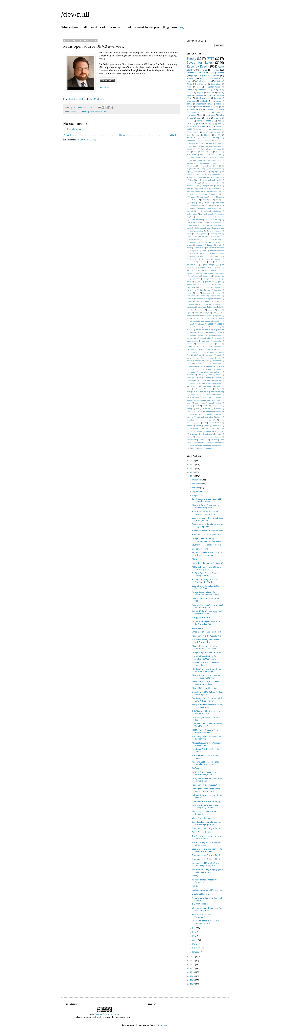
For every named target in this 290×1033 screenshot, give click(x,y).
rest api (201, 375)
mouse (198, 330)
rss (210, 380)
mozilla (207, 330)
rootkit (218, 377)
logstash (218, 316)
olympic (218, 338)
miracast (201, 324)
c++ (216, 200)
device (202, 143)
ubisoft (198, 426)
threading (190, 420)
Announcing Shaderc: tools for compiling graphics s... (205, 763)
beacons (200, 191)
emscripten (199, 248)
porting (208, 123)
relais (200, 369)
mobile (218, 104)
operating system (193, 157)
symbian (217, 409)
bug (210, 200)
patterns (201, 349)
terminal (190, 417)
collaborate (216, 211)
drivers (189, 245)
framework (191, 262)
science (200, 383)
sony (189, 403)
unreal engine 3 (193, 428)
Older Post (174, 135)
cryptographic (192, 225)
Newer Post (69, 135)
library (209, 95)
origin (182, 27)
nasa (222, 330)
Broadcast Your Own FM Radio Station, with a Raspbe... (205, 683)
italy (198, 301)
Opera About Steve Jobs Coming (206, 801)
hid (208, 287)
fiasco (211, 256)
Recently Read (88, 111)
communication (193, 140)
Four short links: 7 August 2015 (206, 785)
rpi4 (204, 380)
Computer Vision (212, 87)
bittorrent (214, 194)
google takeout (209, 279)
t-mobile (209, 411)
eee (200, 115)
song (219, 160)
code (198, 211)
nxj (206, 335)
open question (192, 341)
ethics (211, 250)
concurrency (201, 217)
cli (195, 208)
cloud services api (214, 208)
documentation (193, 242)
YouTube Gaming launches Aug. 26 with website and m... (207, 554)
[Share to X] (106, 107)
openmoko (217, 341)
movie (189, 107)
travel (219, 423)
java (208, 90)
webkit (189, 129)
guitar (202, 284)
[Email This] (99, 107)
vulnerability (192, 440)
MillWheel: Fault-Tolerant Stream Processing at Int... (206, 568)
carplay (192, 203)
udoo (207, 163)
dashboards (199, 228)
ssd (197, 406)
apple (199, 183)
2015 (192, 476)
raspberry (212, 157)
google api (208, 273)
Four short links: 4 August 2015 (206, 859)
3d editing (201, 169)
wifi (222, 442)
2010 (192, 972)
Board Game (197, 628)
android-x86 (216, 180)
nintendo (212, 332)
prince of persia (208, 358)
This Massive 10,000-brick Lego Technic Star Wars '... (206, 712)
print (219, 358)
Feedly (73, 111)
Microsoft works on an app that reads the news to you (206, 676)
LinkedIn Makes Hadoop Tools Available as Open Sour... (205, 657)
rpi (198, 380)
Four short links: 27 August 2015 (206, 534)
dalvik (189, 228)
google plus (219, 276)
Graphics (190, 90)
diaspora (216, 236)
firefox (221, 115)
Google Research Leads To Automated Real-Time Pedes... (206, 593)
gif (199, 270)
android (190, 78)
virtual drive (219, 431)
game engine (215, 101)
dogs (210, 242)
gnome (198, 273)
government (209, 282)
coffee (206, 211)
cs (202, 225)
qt (204, 157)
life (220, 90)
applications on (193, 186)
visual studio (201, 437)
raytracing (201, 366)
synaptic (190, 411)
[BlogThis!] (102, 107)
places (212, 352)
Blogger (164, 1025)
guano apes (191, 284)
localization (206, 316)
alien (191, 180)
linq (214, 313)
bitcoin (204, 194)
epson (204, 250)
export (192, 253)
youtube (208, 448)
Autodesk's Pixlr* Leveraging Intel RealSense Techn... (207, 612)
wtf (188, 448)
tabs (200, 414)
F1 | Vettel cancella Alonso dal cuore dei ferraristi (205, 922)
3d (197, 98)
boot (212, 197)
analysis (206, 180)
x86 (217, 107)
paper (189, 123)
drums (189, 146)
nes (219, 121)
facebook (203, 101)
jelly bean (203, 304)
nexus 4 (203, 155)
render (218, 369)
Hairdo (195, 886)
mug (215, 330)
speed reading (215, 403)
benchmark (194, 194)
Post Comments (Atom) (85, 140)
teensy (218, 414)
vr (190, 98)
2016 (192, 472)
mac (201, 318)
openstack (201, 344)
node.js (190, 93)
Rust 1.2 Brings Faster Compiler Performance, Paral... (206, 773)
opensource (215, 78)
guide (219, 149)
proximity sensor (194, 361)
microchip (194, 321)
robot (222, 157)
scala (192, 383)
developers (191, 115)
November (197, 483)
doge (204, 242)
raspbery (190, 366)
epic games (194, 250)
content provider (196, 220)
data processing (196, 231)
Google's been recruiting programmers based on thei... (206, 539)
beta (197, 135)
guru (188, 152)
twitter (189, 426)
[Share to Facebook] (109, 107)
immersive (191, 296)
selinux (195, 386)
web (219, 93)
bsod (196, 200)
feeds (202, 256)
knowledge (202, 307)
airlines (210, 177)
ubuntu (218, 126)
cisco (207, 205)
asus (188, 135)
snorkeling (194, 394)
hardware (217, 118)
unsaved (198, 107)
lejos (189, 313)
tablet (192, 414)
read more (104, 87)
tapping (209, 414)
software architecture (196, 126)
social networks (193, 397)
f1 (196, 149)
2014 (192, 957)
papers (199, 346)
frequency (202, 262)
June (194, 932)
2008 (192, 980)
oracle (211, 344)
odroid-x (190, 338)
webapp (203, 442)
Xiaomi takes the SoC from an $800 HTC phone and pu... (207, 606)
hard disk (191, 287)
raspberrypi (216, 363)
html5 (203, 152)
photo (218, 349)
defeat (189, 234)
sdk (190, 160)
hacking (218, 284)
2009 (192, 976)
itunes (207, 301)
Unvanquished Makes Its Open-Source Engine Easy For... (206, 864)
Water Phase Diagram (201, 818)
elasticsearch (216, 146)
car (223, 200)
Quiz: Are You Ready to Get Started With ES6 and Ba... (207, 725)
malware (221, 318)
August (195, 495)
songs (219, 400)
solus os (210, 400)
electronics (210, 115)
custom (218, 225)
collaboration (192, 214)
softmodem (207, 397)
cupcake (209, 225)
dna (219, 239)
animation (206, 98)
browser (217, 98)
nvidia (199, 335)
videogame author (204, 431)
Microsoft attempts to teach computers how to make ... (205, 647)
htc (201, 290)
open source (216, 155)
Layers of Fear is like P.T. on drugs (206, 545)
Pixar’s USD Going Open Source (206, 688)
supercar (206, 409)
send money (207, 386)
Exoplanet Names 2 (200, 894)
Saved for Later (101, 111)
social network (200, 160)
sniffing (221, 392)
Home (122, 135)
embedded (199, 95)
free (191, 118)
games (189, 104)
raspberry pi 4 (202, 363)
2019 (192, 460)
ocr (211, 335)
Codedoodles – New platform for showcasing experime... (206, 823)
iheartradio (207, 293)
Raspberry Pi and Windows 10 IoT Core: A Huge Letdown (207, 699)
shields (209, 389)
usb (206, 428)
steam (214, 406)
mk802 (210, 324)
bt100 (203, 200)
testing (199, 417)
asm (211, 186)
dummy (210, 245)
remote (209, 369)
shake (218, 386)
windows (208, 107)
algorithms (220, 177)
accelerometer (215, 174)
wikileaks (202, 166)
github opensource (213, 270)
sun (197, 409)
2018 (192, 464)
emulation (210, 248)
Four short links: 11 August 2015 (206, 636)
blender (207, 135)
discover (190, 239)
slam (189, 392)
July (194, 928)
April (194, 940)
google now (207, 276)
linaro (197, 313)
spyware (190, 163)
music (189, 81)
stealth (205, 406)
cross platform (215, 222)
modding (209, 121)
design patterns (201, 234)
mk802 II (220, 324)
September (197, 491)
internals (190, 299)
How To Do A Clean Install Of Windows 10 (204, 915)
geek (219, 267)
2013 (192, 960)
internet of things (204, 299)
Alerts (189, 84)
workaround (216, 445)
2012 (192, 964)
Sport (202, 78)
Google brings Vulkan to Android (206, 652)
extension (202, 253)
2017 (192, 468)
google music (194, 276)
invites (189, 301)
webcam (192, 166)
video (222, 163)
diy (219, 143)
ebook (197, 146)
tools (212, 423)
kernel (209, 104)
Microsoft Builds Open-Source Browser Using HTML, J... (205, 506)
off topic (200, 338)
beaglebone (211, 191)
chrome (221, 109)
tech (210, 126)
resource (190, 375)
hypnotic (217, 290)
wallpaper (203, 440)
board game (202, 197)
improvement (215, 296)
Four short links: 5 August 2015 (206, 828)
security (210, 93)
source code (200, 403)
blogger (192, 197)
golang (207, 118)
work (189, 95)
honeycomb (191, 290)
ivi (215, 301)
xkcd (210, 166)
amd (198, 180)
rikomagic (191, 377)
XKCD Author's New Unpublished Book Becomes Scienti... (206, 670)
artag (205, 186)
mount (189, 330)
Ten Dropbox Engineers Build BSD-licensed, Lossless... (207, 500)
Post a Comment (74, 129)
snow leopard (207, 394)
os (220, 344)
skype (218, 389)
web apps (214, 440)
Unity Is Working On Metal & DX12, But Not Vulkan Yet (207, 622)
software (218, 397)
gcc (211, 267)
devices (205, 236)
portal (189, 358)
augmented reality (201, 188)
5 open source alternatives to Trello (207, 531)
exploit (189, 149)
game (211, 149)
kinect (199, 121)
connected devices (217, 217)
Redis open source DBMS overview (207, 890)
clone (201, 208)
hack (209, 284)
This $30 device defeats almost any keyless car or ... (207, 706)
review (218, 375)
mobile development (198, 327)
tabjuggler (220, 411)
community (207, 140)
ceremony (208, 203)
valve (214, 163)
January (196, 952)
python (218, 123)
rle (200, 377)
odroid (218, 335)
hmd (196, 152)
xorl (193, 448)
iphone (189, 121)
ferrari (203, 149)
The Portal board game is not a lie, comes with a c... (207, 837)
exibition (220, 250)
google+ (198, 282)
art (210, 132)
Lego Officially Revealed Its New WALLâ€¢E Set (206, 587)
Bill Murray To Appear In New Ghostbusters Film (205, 731)
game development (211, 75)
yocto (200, 448)
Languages (214, 172)
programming (217, 73)
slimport (197, 392)
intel (210, 152)
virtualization (207, 434)
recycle (221, 366)
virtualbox (194, 434)
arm (200, 109)
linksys (206, 313)
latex (192, 310)
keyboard (216, 304)
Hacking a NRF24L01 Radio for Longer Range (205, 664)
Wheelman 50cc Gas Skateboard (206, 632)
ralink (189, 363)
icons (189, 293)
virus (219, 434)
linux (216, 70)
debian (209, 231)
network (203, 332)
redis (192, 369)
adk (204, 132)
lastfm (221, 307)
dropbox (199, 245)
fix (200, 259)
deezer (218, 231)
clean (214, 205)
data (208, 228)
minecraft (190, 324)
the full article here (78, 99)
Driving (195, 876)
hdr (201, 287)
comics (203, 70)
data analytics (218, 228)
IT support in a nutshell (202, 618)
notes (192, 335)
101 (217, 166)
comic (202, 214)
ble (223, 194)
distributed (210, 239)
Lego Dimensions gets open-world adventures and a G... (207, 850)
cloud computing (211, 138)
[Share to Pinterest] (112, 107)
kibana (218, 152)
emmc (189, 248)
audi (188, 188)
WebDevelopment (203, 81)
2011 (192, 968)
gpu (219, 282)
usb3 (214, 428)
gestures (190, 270)
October (196, 488)
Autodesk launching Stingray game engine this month (207, 870)
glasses (189, 273)
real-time (211, 366)
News (189, 87)
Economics (198, 172)
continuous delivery (213, 220)
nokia (222, 332)
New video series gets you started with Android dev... (207, 641)
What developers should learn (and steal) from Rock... (207, 909)
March (195, 944)
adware (201, 177)
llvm (197, 316)
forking (217, 259)
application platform (213, 183)
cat (200, 203)
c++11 (217, 135)
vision (189, 437)
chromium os (195, 205)
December (197, 480)
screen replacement (213, 383)
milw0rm (217, 321)
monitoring (216, 327)
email (219, 245)
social (218, 394)
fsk (211, 262)
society (212, 160)
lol (188, 318)
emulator (220, 248)
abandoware (201, 174)
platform (197, 355)
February (196, 948)
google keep (219, 273)
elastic (205, 146)
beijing (221, 191)
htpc (208, 290)
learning (201, 310)
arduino (201, 90)
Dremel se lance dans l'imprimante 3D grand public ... (207, 525)
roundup (190, 380)
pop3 (219, 355)
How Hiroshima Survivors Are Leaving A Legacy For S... (205, 806)
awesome (190, 191)
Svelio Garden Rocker (201, 832)
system (199, 411)
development (192, 236)
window (206, 445)
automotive (216, 188)
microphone (206, 321)
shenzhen (199, 389)
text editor (209, 417)
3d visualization (215, 129)
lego (219, 310)
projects (200, 93)
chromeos (220, 203)
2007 (192, 984)
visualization (216, 437)
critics (204, 222)
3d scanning (200, 129)
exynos (212, 253)
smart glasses (209, 392)
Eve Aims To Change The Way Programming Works (205, 580)
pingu (204, 352)
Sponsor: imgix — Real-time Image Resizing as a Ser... (207, 519)
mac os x (210, 318)
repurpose (191, 372)
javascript (200, 104)
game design (208, 265)
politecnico (201, 84)
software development (195, 400)
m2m (194, 318)
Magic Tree (197, 559)
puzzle (207, 361)
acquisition (191, 177)
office (209, 338)
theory (218, 417)
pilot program (192, 352)
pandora (190, 346)
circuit (208, 112)
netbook (193, 332)
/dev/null (75, 14)
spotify (189, 406)
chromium (191, 138)
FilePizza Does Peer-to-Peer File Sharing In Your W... (206, 574)
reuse (210, 375)
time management (207, 420)
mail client (191, 155)
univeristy (217, 426)
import (202, 296)
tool (198, 87)
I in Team (196, 768)
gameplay (201, 267)
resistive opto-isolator (210, 372)
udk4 (207, 426)
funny (199, 118)
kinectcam (191, 307)
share (189, 389)
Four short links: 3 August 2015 (206, 855)
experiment (192, 101)
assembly (217, 132)
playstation (209, 355)
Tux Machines (97, 99)
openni (189, 344)
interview (217, 299)
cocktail (190, 211)
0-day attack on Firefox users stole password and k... (207, 779)
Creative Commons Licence (107, 1014)
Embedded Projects (196, 73)
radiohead (217, 361)
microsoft (220, 95)
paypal (210, 349)
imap (218, 293)
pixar (198, 123)
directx (211, 143)
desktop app (216, 234)
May (194, 936)
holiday (218, 287)
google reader (195, 279)
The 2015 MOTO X (200, 904)
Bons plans (216, 84)
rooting (208, 377)
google (194, 75)
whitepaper (213, 442)
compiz (210, 214)
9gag (188, 172)
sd (188, 386)
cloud (218, 112)
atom (219, 186)
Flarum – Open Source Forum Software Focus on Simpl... (205, 512)
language (212, 307)
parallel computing (213, 346)
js (214, 90)
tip (200, 423)
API (188, 132)
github (217, 81)
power (197, 358)
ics (197, 293)
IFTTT (79, 111)
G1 (206, 172)
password (190, 349)
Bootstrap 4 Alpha (200, 549)
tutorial (199, 163)
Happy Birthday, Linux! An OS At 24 (207, 563)
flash (208, 259)
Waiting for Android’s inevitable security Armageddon (206, 790)
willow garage (194, 445)
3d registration (215, 169)
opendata (205, 341)
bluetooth (210, 109)
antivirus (190, 183)
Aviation (196, 132)
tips (205, 423)
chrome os (195, 112)
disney (199, 239)
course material (193, 222)
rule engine (219, 380)
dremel (218, 242)
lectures (211, 310)
